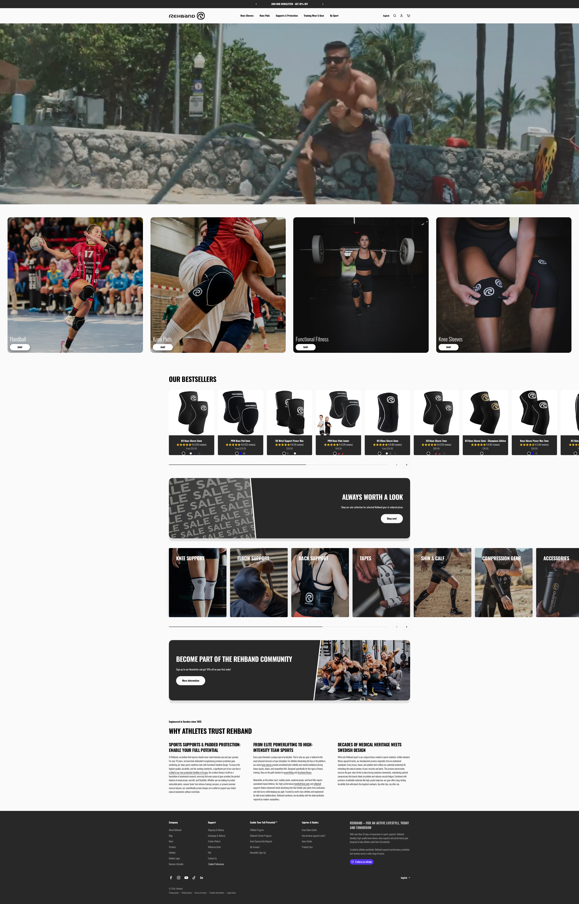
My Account (254, 847)
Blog (170, 835)
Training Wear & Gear (314, 15)
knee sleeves (267, 765)
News (171, 841)
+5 (199, 453)
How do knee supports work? (313, 835)
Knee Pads (265, 15)
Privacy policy (174, 892)
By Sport (334, 15)
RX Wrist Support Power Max (289, 441)
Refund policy (187, 892)
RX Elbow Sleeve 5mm (387, 441)
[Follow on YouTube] (186, 878)
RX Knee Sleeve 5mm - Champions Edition (485, 441)
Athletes (172, 852)
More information (190, 680)
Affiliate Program (257, 830)
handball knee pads (302, 784)
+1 (395, 453)
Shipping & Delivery (216, 830)
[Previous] (256, 4)
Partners (172, 847)
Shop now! (392, 518)
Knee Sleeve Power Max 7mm (534, 441)
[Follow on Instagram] (179, 878)
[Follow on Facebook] (171, 878)
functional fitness (305, 772)
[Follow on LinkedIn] (202, 878)
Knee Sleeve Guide (309, 830)
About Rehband (175, 830)
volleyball (317, 784)
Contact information (217, 892)
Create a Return (214, 841)
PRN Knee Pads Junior (338, 441)
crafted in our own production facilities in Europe (188, 772)
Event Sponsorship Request (261, 841)
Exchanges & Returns (216, 835)
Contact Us (212, 858)
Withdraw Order (214, 847)
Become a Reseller (176, 864)
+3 (444, 453)
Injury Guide (307, 841)
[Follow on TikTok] (194, 878)
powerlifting (289, 772)
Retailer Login (174, 858)
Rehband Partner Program (260, 835)
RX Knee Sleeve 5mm (191, 441)
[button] (184, 444)
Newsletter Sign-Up (258, 852)
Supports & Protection (287, 15)
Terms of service (201, 892)
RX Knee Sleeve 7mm (436, 441)
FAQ (209, 852)
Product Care (307, 847)
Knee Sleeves (247, 15)
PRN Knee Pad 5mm (240, 441)
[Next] (322, 4)
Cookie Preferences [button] (216, 864)
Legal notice (231, 892)
